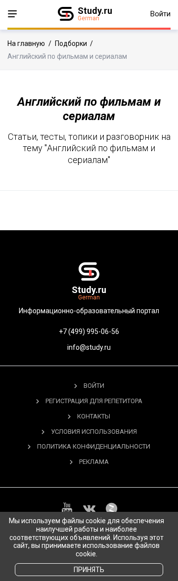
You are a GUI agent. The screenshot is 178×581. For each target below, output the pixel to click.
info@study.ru (89, 347)
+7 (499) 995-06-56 (89, 331)
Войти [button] (160, 13)
